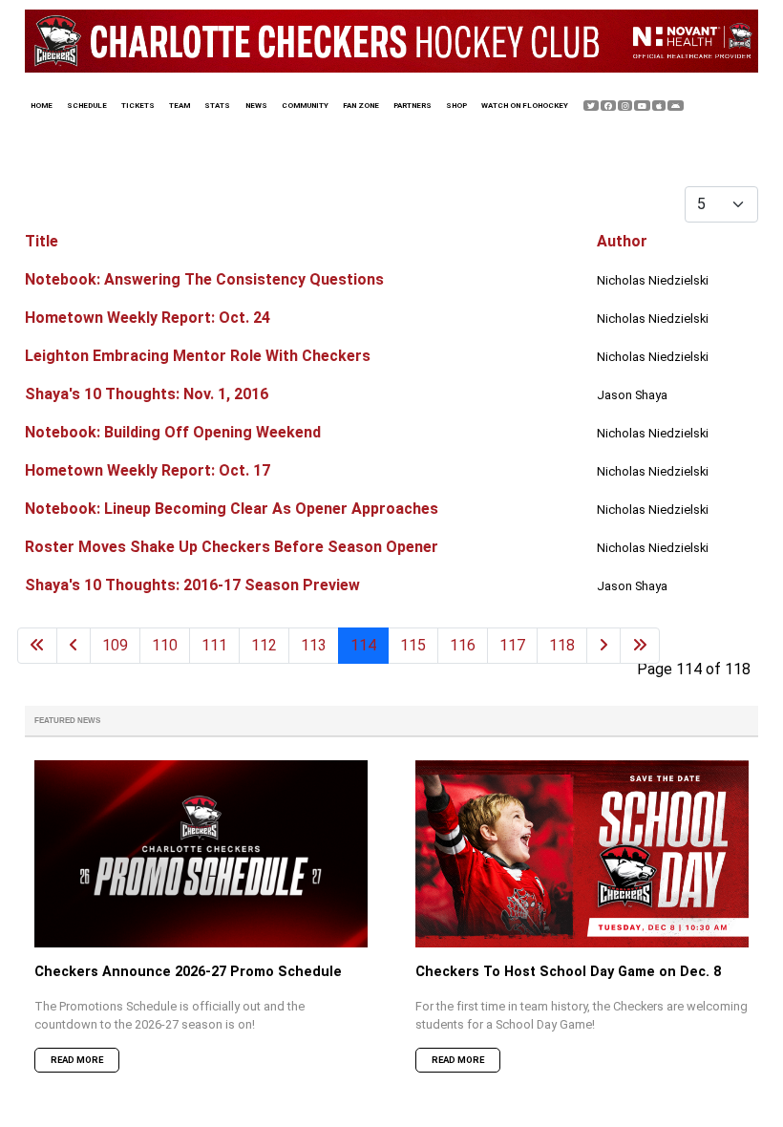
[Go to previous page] (73, 645)
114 (363, 645)
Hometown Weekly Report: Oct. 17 (147, 470)
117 (512, 645)
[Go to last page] (640, 645)
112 (264, 645)
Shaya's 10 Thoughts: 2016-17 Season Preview (192, 585)
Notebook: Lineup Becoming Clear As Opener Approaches (231, 509)
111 (214, 645)
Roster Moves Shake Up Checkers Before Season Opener (231, 547)
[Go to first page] (37, 645)
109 (115, 645)
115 (413, 645)
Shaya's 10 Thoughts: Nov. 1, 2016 (146, 394)
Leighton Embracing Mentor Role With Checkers (197, 356)
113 (314, 645)
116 (463, 645)
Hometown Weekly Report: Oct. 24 (147, 317)
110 (165, 645)
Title (41, 241)
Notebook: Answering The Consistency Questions (204, 279)
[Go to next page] (603, 645)
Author (622, 241)
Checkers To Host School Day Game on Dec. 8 (568, 972)
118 (562, 645)
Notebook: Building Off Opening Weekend (173, 432)
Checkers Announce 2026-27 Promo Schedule (188, 972)
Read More (77, 1059)
